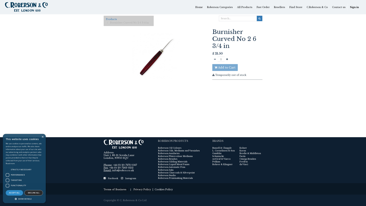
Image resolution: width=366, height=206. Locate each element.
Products (111, 19)
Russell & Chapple (222, 148)
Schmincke (218, 156)
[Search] (259, 18)
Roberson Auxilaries (169, 153)
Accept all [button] (14, 193)
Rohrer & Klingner (222, 164)
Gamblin (216, 153)
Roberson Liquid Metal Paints (173, 164)
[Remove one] (215, 59)
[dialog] (24, 168)
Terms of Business (116, 189)
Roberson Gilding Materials (172, 161)
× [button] (42, 137)
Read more (10, 163)
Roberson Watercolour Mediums (175, 156)
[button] (24, 198)
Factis (242, 156)
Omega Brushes (247, 159)
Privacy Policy (142, 189)
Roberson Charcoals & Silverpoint (176, 172)
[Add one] (227, 59)
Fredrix (243, 161)
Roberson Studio (167, 175)
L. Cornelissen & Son (223, 150)
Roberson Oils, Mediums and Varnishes (179, 150)
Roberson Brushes (167, 159)
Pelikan (216, 161)
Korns (242, 150)
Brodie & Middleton (250, 153)
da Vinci (243, 164)
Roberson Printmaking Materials (175, 178)
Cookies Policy (164, 189)
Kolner (243, 148)
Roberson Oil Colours (169, 148)
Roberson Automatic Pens (171, 167)
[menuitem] (199, 7)
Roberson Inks (166, 170)
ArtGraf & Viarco (221, 159)
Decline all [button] (33, 193)
